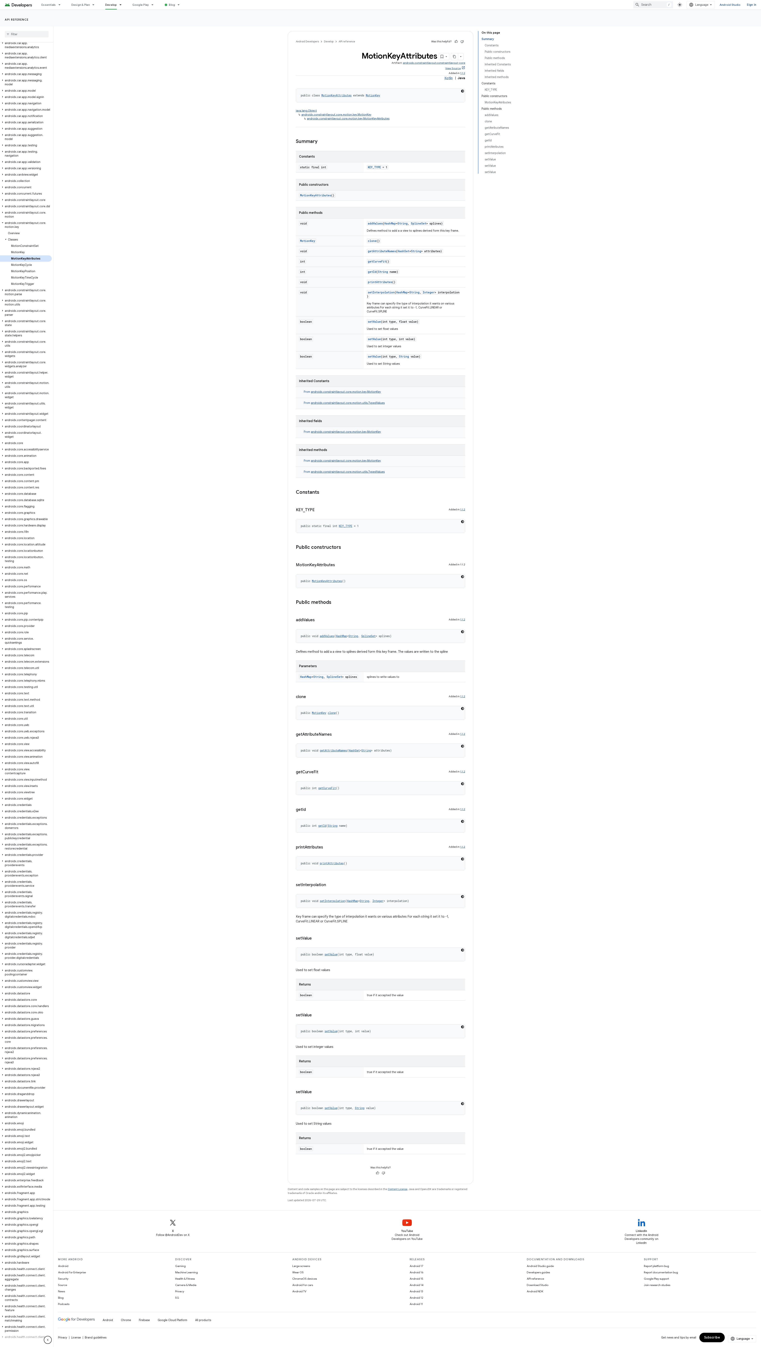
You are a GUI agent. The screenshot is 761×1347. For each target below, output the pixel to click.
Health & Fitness (185, 1278)
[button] (26, 45)
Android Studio (730, 5)
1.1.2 (462, 73)
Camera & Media (185, 1285)
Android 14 (417, 1285)
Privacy (179, 1291)
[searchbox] (27, 34)
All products (203, 1320)
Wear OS (298, 1272)
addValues (375, 223)
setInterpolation (381, 292)
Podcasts (63, 1304)
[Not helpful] (462, 42)
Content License (397, 1189)
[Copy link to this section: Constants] (323, 492)
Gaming (180, 1266)
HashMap (390, 223)
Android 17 (416, 1266)
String (403, 223)
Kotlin (449, 78)
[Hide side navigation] (48, 1340)
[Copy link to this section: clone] (310, 697)
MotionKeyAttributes (336, 95)
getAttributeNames (382, 251)
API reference (17, 19)
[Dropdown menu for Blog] (180, 5)
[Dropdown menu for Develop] (122, 5)
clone (372, 241)
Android (63, 1266)
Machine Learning (186, 1272)
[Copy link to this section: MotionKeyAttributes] (339, 565)
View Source (453, 68)
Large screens (301, 1266)
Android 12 (416, 1297)
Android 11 (416, 1304)
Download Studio (537, 1285)
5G (177, 1297)
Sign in (751, 5)
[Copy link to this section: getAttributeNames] (336, 734)
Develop (111, 5)
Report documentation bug (661, 1272)
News (61, 1291)
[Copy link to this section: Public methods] (335, 602)
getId (372, 272)
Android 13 (416, 1291)
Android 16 (417, 1272)
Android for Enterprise (72, 1272)
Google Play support (656, 1278)
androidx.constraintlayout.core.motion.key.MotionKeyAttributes (348, 118)
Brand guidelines (95, 1337)
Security (63, 1278)
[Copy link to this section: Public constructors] (345, 547)
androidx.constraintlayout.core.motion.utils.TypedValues (348, 403)
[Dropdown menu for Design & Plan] (95, 5)
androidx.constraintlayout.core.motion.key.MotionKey (336, 114)
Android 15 (416, 1278)
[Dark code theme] (462, 91)
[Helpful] (456, 42)
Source (62, 1285)
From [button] (342, 392)
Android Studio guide (540, 1266)
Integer (429, 292)
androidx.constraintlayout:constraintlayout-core (434, 63)
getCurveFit (377, 261)
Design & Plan (80, 5)
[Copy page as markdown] (454, 56)
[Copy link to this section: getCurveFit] (322, 772)
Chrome (126, 1320)
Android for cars (302, 1285)
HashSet (403, 251)
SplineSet (418, 223)
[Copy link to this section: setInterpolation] (330, 885)
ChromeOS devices (304, 1278)
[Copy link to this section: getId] (310, 810)
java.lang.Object (306, 110)
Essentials (48, 5)
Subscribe (712, 1337)
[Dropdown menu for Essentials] (61, 5)
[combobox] (653, 4)
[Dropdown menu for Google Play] (154, 5)
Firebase (144, 1320)
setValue (374, 321)
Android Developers (307, 41)
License (76, 1337)
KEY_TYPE (374, 167)
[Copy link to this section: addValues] (319, 620)
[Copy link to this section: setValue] (316, 938)
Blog (172, 5)
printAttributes (380, 282)
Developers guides (538, 1272)
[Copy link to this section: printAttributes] (327, 847)
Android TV (299, 1291)
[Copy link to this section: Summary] (321, 141)
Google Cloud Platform (172, 1320)
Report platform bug (656, 1266)
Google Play (140, 5)
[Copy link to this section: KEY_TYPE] (319, 510)
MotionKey (373, 95)
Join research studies (657, 1285)
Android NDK (535, 1291)
